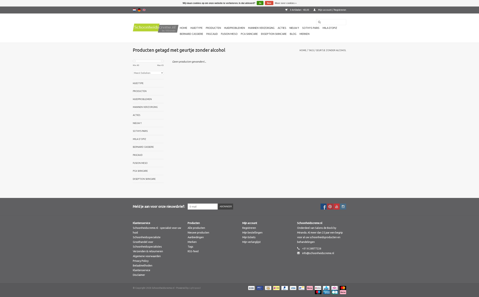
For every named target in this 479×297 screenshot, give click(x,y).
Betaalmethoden (142, 265)
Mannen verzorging (261, 27)
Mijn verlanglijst (251, 241)
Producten (213, 27)
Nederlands (134, 9)
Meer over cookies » (286, 3)
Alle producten (196, 227)
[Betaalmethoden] (251, 288)
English (144, 9)
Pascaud (212, 33)
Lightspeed (195, 288)
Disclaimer (139, 274)
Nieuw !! (294, 27)
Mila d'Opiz (330, 27)
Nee (269, 3)
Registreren (249, 227)
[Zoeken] (318, 22)
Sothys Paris (310, 27)
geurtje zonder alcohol (331, 50)
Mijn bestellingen (252, 232)
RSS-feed (193, 251)
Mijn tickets (249, 237)
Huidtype (196, 27)
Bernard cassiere (191, 33)
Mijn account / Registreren (332, 10)
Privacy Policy (141, 260)
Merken (304, 33)
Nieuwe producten (198, 232)
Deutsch (139, 9)
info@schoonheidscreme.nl (318, 253)
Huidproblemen (234, 27)
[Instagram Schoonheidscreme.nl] (343, 207)
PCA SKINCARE (249, 33)
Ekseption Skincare (274, 33)
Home (183, 27)
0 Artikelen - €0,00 (299, 10)
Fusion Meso (229, 33)
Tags (311, 50)
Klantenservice (141, 270)
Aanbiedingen (196, 237)
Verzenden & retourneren (148, 251)
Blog (293, 33)
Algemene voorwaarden (147, 256)
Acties (282, 27)
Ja (260, 3)
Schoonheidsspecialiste (147, 237)
